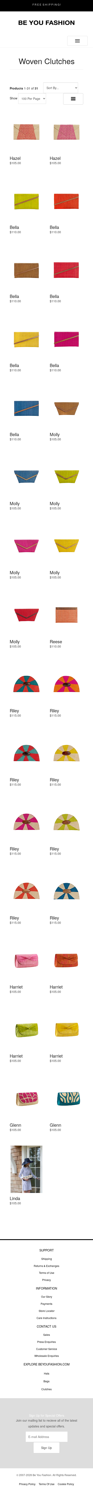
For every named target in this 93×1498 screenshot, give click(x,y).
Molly (55, 434)
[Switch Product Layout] (73, 99)
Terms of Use (46, 1272)
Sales (46, 1334)
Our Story (46, 1296)
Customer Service (46, 1349)
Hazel (15, 158)
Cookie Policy (66, 1484)
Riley (14, 710)
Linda (15, 1198)
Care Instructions (46, 1318)
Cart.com (58, 1491)
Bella (14, 227)
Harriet (16, 987)
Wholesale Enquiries (46, 1356)
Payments (46, 1303)
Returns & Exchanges (46, 1266)
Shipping (46, 1258)
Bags (46, 1381)
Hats (46, 1373)
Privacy (46, 1280)
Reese (56, 641)
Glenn (15, 1125)
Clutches (46, 1389)
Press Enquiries (46, 1342)
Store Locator (47, 1311)
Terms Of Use (47, 1484)
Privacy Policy (27, 1484)
